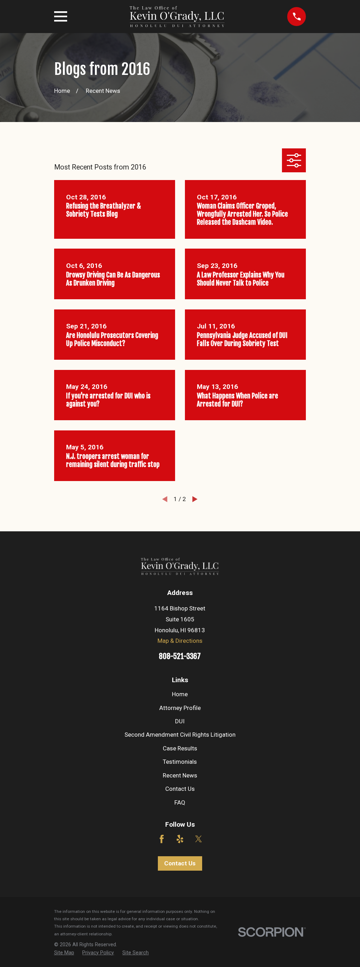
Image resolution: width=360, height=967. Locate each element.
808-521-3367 (180, 656)
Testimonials (180, 761)
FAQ (179, 802)
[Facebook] (162, 839)
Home (180, 694)
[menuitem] (64, 952)
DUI (180, 721)
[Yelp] (180, 839)
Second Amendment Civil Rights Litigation (180, 734)
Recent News (180, 775)
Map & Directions (180, 640)
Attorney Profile (180, 707)
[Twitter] (198, 839)
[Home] (177, 16)
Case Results (180, 748)
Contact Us (180, 788)
